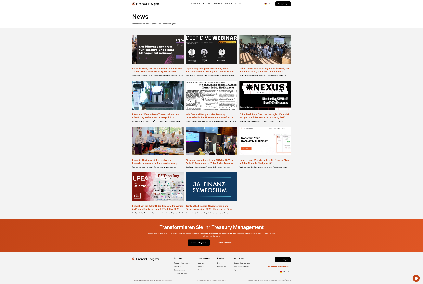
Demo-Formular (251, 233)
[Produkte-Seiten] (199, 3)
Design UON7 (222, 280)
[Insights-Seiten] (221, 3)
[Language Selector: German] (267, 3)
